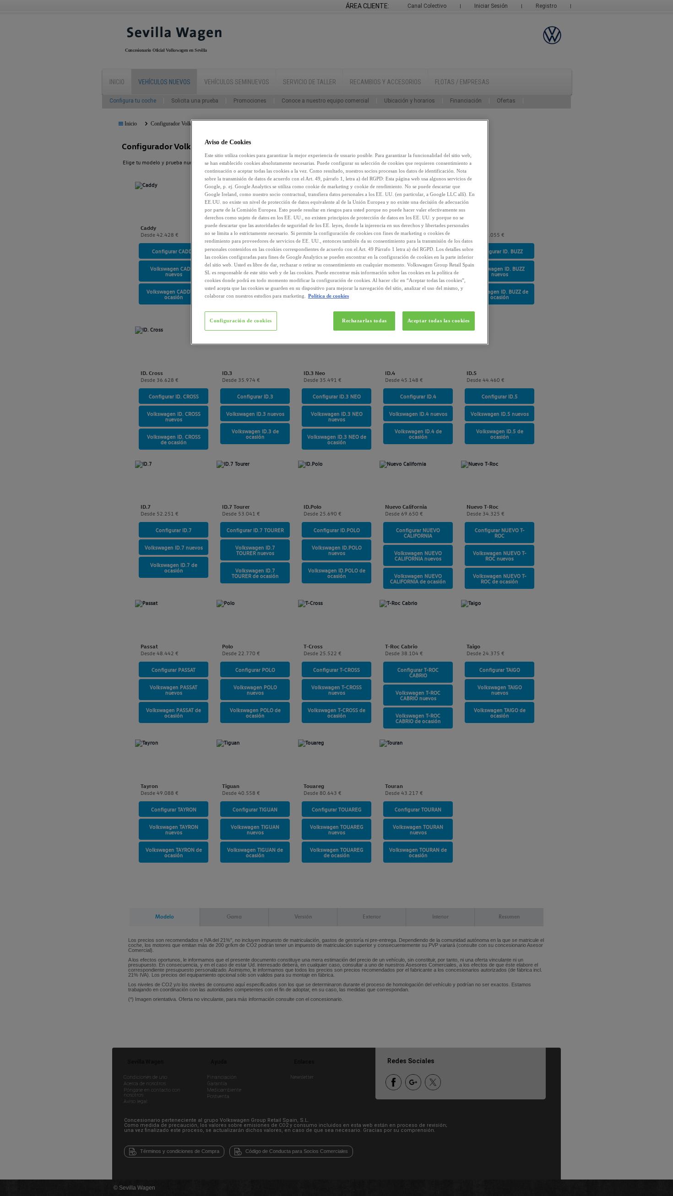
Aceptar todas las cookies (438, 320)
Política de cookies (328, 296)
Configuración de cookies (241, 320)
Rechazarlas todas (364, 320)
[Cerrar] (476, 130)
